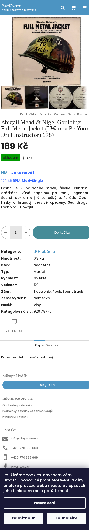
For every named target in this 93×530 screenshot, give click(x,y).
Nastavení (45, 503)
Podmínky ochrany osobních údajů (27, 411)
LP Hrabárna (44, 251)
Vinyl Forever (20, 467)
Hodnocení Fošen (15, 416)
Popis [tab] (39, 345)
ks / (47, 385)
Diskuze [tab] (52, 345)
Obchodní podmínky (17, 405)
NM (4, 172)
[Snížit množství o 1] (5, 232)
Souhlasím (66, 518)
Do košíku (62, 232)
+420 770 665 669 (24, 448)
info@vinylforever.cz (26, 438)
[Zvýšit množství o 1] (26, 232)
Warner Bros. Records (73, 114)
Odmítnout (23, 518)
